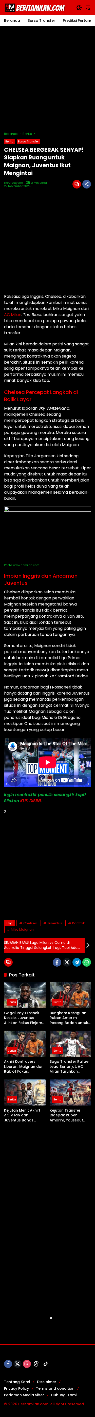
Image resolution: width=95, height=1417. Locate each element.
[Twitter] (67, 962)
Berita (9, 141)
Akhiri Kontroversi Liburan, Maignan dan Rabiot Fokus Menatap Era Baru (24, 1066)
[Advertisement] (47, 78)
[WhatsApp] (86, 962)
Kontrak (78, 923)
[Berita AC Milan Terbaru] (35, 7)
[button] (79, 8)
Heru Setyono (13, 182)
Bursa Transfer (28, 141)
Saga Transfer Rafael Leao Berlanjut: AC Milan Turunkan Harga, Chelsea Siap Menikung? (69, 1066)
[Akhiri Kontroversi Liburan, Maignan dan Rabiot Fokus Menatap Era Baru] (25, 1044)
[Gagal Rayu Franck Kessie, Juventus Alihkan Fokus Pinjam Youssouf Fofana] (25, 995)
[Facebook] (57, 962)
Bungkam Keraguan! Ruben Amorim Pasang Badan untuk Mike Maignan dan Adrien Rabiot (69, 1018)
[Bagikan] (86, 184)
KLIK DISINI (30, 801)
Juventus (54, 923)
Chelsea (30, 923)
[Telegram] (76, 962)
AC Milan (12, 315)
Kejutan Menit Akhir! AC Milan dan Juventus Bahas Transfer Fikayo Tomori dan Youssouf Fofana (24, 1115)
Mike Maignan (22, 929)
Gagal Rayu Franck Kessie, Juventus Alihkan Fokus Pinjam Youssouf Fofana (23, 1018)
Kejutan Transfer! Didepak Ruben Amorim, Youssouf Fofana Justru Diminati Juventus (66, 1115)
